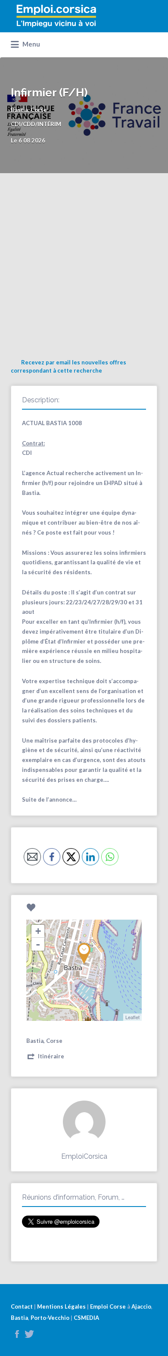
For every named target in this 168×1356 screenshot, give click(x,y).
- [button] (38, 944)
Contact (22, 1306)
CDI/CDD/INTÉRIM (36, 124)
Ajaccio (141, 1306)
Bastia (19, 1317)
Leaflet (132, 1017)
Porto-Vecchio (50, 1317)
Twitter (29, 1334)
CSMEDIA (86, 1317)
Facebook (17, 1334)
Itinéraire (51, 1056)
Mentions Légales (61, 1306)
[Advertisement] (84, 261)
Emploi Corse (108, 1306)
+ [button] (38, 931)
